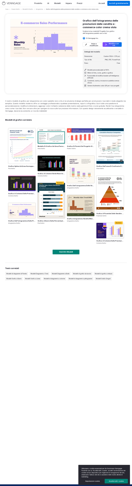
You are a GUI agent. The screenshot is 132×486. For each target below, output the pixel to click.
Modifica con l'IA (114, 44)
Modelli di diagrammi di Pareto (16, 274)
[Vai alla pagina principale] (11, 3)
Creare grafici (15, 9)
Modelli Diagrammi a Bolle (60, 274)
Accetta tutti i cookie (116, 481)
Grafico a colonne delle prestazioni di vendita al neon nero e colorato (22, 193)
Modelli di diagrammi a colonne (54, 278)
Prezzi (79, 3)
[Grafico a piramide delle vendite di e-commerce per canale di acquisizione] (110, 193)
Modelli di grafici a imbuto (103, 274)
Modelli (57, 3)
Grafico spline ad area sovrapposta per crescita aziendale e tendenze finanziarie (22, 166)
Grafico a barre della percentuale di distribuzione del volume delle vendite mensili (51, 221)
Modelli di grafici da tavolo (82, 274)
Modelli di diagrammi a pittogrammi (80, 278)
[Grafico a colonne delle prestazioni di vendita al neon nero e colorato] (22, 183)
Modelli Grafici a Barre (13, 278)
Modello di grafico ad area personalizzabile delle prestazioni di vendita (51, 146)
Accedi (101, 3)
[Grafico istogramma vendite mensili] (80, 205)
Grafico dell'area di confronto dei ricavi (110, 166)
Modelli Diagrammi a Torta (39, 274)
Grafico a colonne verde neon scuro (51, 173)
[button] (92, 44)
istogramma (39, 9)
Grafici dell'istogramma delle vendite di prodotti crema (80, 185)
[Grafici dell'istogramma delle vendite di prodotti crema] (80, 169)
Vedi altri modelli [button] (66, 252)
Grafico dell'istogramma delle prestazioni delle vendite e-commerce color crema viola (22, 221)
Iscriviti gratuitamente (118, 3)
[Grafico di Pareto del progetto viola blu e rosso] (80, 136)
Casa (6, 9)
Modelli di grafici (28, 9)
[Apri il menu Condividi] (119, 38)
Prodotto (38, 3)
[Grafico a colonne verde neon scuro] (51, 163)
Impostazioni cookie (92, 481)
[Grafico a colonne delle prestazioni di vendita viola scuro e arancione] (110, 230)
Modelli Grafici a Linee (32, 278)
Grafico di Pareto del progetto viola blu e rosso (80, 146)
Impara (69, 3)
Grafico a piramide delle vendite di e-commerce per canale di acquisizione (110, 213)
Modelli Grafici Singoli (103, 278)
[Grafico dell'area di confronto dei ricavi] (110, 146)
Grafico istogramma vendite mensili (80, 219)
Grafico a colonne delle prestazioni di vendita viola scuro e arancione (110, 241)
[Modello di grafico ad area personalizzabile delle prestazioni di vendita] (51, 136)
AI (48, 3)
